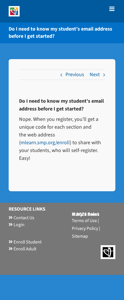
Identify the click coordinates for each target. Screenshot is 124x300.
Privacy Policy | (86, 228)
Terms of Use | (85, 220)
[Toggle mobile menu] (112, 9)
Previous (74, 74)
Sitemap (80, 236)
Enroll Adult (24, 249)
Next (95, 74)
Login (19, 225)
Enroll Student (27, 242)
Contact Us (23, 218)
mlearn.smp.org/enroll (45, 142)
